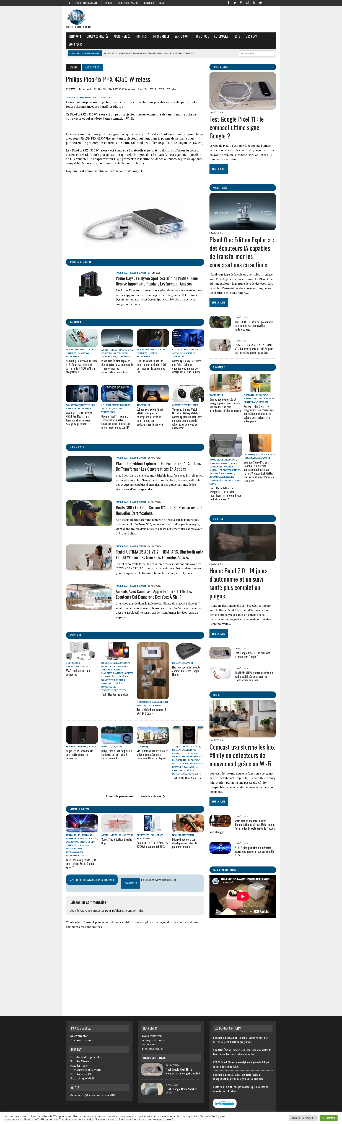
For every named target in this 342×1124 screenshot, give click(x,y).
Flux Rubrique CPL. (82, 1074)
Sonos (122, 835)
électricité (123, 663)
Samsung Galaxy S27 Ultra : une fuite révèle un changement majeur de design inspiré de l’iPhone (187, 366)
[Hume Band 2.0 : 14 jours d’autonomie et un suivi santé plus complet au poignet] (242, 559)
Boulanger (149, 2)
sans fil (142, 89)
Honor (117, 353)
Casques (106, 353)
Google (118, 408)
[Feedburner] (267, 2)
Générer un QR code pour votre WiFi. (93, 1095)
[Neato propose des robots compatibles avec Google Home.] (188, 658)
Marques (106, 673)
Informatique (161, 36)
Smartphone (75, 322)
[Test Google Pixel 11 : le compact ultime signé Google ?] (242, 107)
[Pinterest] (260, 2)
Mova (224, 463)
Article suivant (151, 796)
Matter (258, 457)
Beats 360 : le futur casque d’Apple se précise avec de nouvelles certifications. (159, 510)
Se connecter (79, 1036)
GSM (87, 845)
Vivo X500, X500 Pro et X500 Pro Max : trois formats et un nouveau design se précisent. (79, 418)
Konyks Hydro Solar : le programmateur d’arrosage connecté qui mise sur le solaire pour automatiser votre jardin (259, 413)
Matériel (118, 673)
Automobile (221, 36)
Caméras (195, 746)
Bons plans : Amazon (128, 2)
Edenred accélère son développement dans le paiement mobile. (184, 843)
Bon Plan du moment (80, 262)
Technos (108, 2)
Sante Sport (182, 36)
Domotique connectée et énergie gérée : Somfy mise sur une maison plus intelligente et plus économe (225, 405)
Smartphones (74, 848)
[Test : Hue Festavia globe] (117, 658)
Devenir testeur (80, 1040)
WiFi (162, 89)
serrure (71, 746)
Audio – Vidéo (122, 36)
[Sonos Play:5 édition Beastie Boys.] (117, 830)
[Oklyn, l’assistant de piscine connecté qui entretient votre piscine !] (117, 741)
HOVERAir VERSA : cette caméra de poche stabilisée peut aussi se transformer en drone (253, 676)
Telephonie (75, 36)
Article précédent (121, 796)
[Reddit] (247, 2)
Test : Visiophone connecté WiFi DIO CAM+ (151, 712)
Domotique (202, 36)
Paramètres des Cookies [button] (303, 1117)
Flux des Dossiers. (81, 1061)
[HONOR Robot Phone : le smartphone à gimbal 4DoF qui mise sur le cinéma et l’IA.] (153, 345)
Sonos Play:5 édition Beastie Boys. (116, 841)
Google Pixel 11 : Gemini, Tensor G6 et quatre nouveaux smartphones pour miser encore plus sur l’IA (116, 421)
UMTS (84, 855)
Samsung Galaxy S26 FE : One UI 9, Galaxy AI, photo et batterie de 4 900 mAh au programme (81, 366)
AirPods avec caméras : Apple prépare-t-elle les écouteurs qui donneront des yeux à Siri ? (154, 594)
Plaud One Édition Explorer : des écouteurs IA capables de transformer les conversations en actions (117, 366)
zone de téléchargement (87, 2)
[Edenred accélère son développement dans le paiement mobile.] (188, 830)
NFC (174, 835)
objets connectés (97, 36)
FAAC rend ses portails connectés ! (78, 672)
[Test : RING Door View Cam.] (188, 741)
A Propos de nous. (153, 1040)
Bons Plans (75, 44)
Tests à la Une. (221, 67)
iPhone (191, 750)
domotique (75, 635)
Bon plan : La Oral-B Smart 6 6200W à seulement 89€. (152, 845)
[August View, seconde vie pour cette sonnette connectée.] (82, 741)
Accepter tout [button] (328, 1117)
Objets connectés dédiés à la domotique (117, 676)
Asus (81, 845)
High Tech (141, 36)
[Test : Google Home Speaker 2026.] (152, 1093)
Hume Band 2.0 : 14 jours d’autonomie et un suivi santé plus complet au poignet (238, 583)
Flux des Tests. (79, 1065)
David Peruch (88, 97)
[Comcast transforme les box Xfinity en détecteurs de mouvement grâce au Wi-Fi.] (242, 735)
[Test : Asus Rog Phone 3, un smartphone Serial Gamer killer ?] (82, 830)
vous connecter (94, 910)
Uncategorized (75, 666)
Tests (237, 36)
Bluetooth (85, 89)
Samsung (83, 353)
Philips (120, 680)
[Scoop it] (273, 2)
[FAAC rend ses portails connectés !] (82, 658)
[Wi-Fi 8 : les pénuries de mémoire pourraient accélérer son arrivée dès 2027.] (220, 851)
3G (75, 835)
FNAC (161, 2)
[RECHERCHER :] (256, 53)
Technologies (109, 690)
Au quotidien (180, 746)
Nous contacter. (152, 1036)
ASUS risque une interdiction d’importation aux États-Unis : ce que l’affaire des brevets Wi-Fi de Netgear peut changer (242, 826)
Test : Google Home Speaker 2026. (181, 1091)
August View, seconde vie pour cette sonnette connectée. (79, 754)
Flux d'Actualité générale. (85, 1057)
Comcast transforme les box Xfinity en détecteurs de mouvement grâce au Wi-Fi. (242, 755)
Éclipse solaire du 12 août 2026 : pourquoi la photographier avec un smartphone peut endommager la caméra (151, 416)
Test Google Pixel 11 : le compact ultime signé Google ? (236, 127)
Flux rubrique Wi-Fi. (82, 1078)
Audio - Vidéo (109, 349)
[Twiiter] (235, 2)
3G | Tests (83, 835)
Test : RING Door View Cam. (187, 778)
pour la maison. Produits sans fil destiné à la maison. (188, 763)
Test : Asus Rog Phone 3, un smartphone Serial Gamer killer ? (81, 864)
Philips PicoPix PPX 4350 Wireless (114, 89)
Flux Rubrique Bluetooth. (85, 1070)
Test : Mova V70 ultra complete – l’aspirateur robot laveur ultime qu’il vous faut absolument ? (225, 493)
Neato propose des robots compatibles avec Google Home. (186, 671)
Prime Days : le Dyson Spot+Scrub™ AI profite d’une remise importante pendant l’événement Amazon (157, 281)
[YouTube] (254, 2)
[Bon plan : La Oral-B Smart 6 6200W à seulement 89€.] (153, 830)
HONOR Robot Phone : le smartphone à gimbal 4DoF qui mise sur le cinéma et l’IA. (151, 366)
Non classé (191, 753)
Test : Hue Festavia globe (114, 694)
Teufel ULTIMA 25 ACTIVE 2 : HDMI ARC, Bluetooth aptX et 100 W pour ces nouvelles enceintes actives (160, 554)
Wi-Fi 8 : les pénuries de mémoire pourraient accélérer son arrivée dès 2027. (254, 851)
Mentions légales (152, 1048)
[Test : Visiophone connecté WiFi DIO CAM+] (153, 697)
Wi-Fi (153, 89)
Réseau (216, 695)
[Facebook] (228, 2)
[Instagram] (241, 2)
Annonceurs (149, 1044)
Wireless (172, 89)
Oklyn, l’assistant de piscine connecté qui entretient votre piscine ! (116, 754)
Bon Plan (157, 835)
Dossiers (251, 36)
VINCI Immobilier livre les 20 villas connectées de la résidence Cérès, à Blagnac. (153, 754)
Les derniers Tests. (154, 1058)
